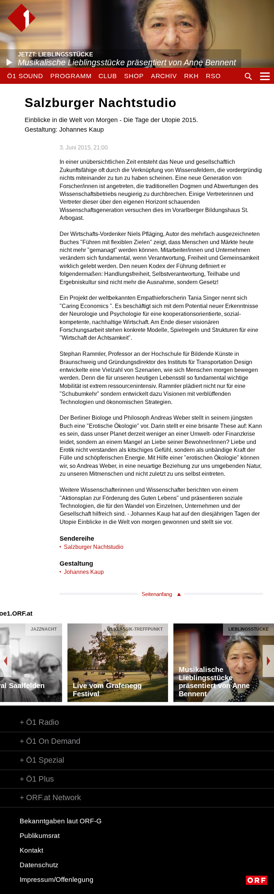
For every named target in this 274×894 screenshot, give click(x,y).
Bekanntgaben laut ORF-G (61, 821)
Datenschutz (39, 865)
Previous (5, 661)
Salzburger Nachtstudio (93, 547)
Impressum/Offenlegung (56, 879)
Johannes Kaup (84, 572)
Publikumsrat (40, 835)
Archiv (164, 76)
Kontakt (31, 850)
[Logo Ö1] (21, 18)
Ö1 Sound (25, 76)
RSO (213, 76)
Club (107, 76)
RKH (191, 76)
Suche (248, 76)
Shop (134, 76)
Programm (70, 76)
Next (268, 661)
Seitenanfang (157, 594)
